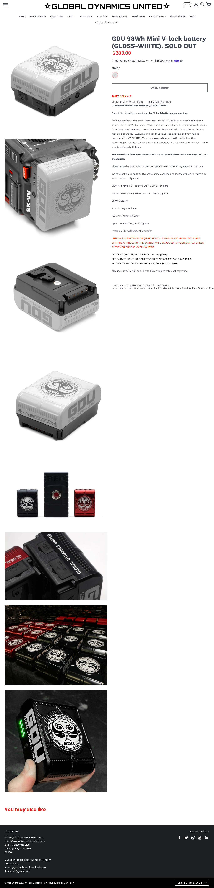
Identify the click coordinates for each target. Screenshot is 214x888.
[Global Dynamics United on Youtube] (200, 840)
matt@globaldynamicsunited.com (25, 841)
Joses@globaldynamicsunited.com (25, 867)
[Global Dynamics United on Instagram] (193, 840)
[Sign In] (196, 4)
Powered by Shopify (63, 882)
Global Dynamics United (38, 882)
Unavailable (160, 88)
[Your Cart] (208, 4)
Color (116, 68)
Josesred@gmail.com (17, 871)
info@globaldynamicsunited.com (24, 837)
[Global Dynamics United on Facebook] (179, 840)
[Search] (202, 4)
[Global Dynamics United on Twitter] (186, 840)
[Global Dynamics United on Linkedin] (206, 840)
